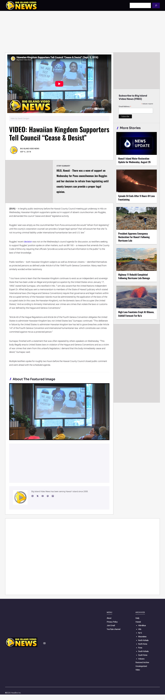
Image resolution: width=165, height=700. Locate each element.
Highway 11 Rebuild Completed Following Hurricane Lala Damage (134, 276)
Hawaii (138, 622)
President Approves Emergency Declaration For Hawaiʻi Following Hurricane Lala (134, 237)
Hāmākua (142, 625)
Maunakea (142, 637)
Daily (137, 618)
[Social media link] (32, 496)
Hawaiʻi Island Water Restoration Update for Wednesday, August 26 (134, 160)
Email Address (125, 106)
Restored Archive (142, 662)
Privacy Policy (112, 622)
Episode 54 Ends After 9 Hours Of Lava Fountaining (136, 197)
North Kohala (143, 640)
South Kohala (143, 651)
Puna (140, 648)
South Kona (142, 655)
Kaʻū (140, 633)
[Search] (156, 5)
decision (28, 241)
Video (138, 670)
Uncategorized (141, 666)
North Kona (142, 644)
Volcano (141, 659)
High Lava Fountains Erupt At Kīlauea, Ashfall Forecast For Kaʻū (136, 313)
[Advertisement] (82, 32)
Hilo (139, 629)
